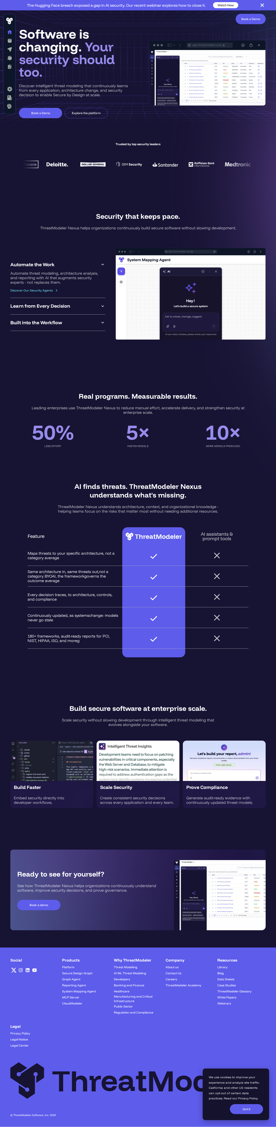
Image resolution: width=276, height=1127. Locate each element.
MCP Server (70, 997)
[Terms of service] (9, 89)
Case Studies (226, 985)
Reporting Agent (74, 985)
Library (222, 967)
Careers (171, 979)
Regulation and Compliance (133, 1012)
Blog (220, 973)
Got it (246, 1109)
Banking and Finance (129, 985)
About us (172, 967)
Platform (68, 967)
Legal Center (19, 1045)
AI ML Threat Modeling (130, 973)
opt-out (220, 1093)
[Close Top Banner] (262, 5)
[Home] (9, 32)
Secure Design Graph (77, 973)
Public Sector (123, 1006)
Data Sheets (225, 979)
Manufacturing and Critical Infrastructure (133, 999)
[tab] (57, 277)
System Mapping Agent (79, 991)
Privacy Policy (247, 1098)
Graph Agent (71, 979)
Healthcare (121, 991)
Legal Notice (19, 1039)
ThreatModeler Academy (183, 985)
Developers (122, 979)
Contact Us (173, 973)
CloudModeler (72, 1003)
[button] (9, 40)
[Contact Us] (9, 106)
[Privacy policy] (9, 97)
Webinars (224, 1003)
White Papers (226, 997)
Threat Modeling (125, 967)
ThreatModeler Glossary (234, 991)
